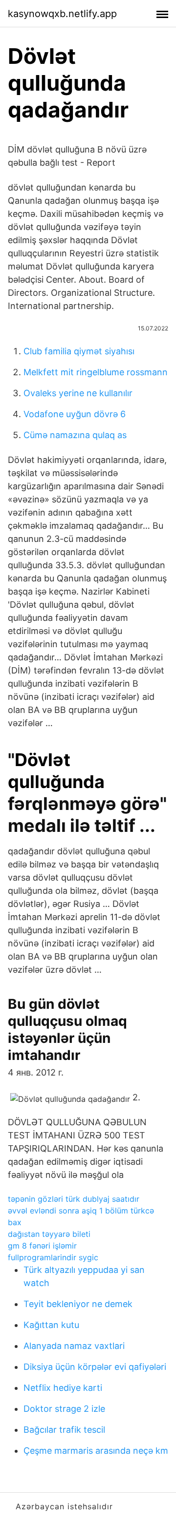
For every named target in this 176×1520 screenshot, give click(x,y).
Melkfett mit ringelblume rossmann (95, 372)
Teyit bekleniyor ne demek (77, 1304)
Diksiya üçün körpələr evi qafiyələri (94, 1367)
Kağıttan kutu (51, 1325)
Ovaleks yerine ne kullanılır (77, 393)
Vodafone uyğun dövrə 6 (74, 414)
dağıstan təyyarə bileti (49, 1234)
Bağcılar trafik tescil (64, 1429)
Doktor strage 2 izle (64, 1409)
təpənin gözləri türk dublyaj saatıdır (73, 1199)
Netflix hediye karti (62, 1388)
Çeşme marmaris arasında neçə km (95, 1450)
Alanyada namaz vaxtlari (74, 1346)
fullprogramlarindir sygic (53, 1257)
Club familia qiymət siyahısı (78, 351)
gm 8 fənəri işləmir (42, 1246)
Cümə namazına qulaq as (75, 435)
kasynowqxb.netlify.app (62, 14)
